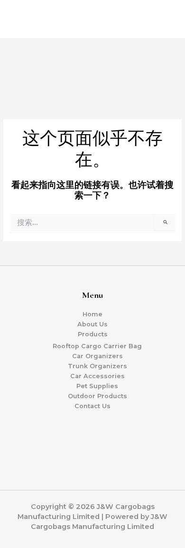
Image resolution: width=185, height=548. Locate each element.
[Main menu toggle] (166, 17)
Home (92, 314)
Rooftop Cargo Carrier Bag (97, 346)
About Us (92, 324)
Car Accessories (97, 376)
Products (93, 334)
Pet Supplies (97, 386)
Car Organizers (97, 356)
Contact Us (92, 406)
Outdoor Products (97, 396)
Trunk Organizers (97, 366)
